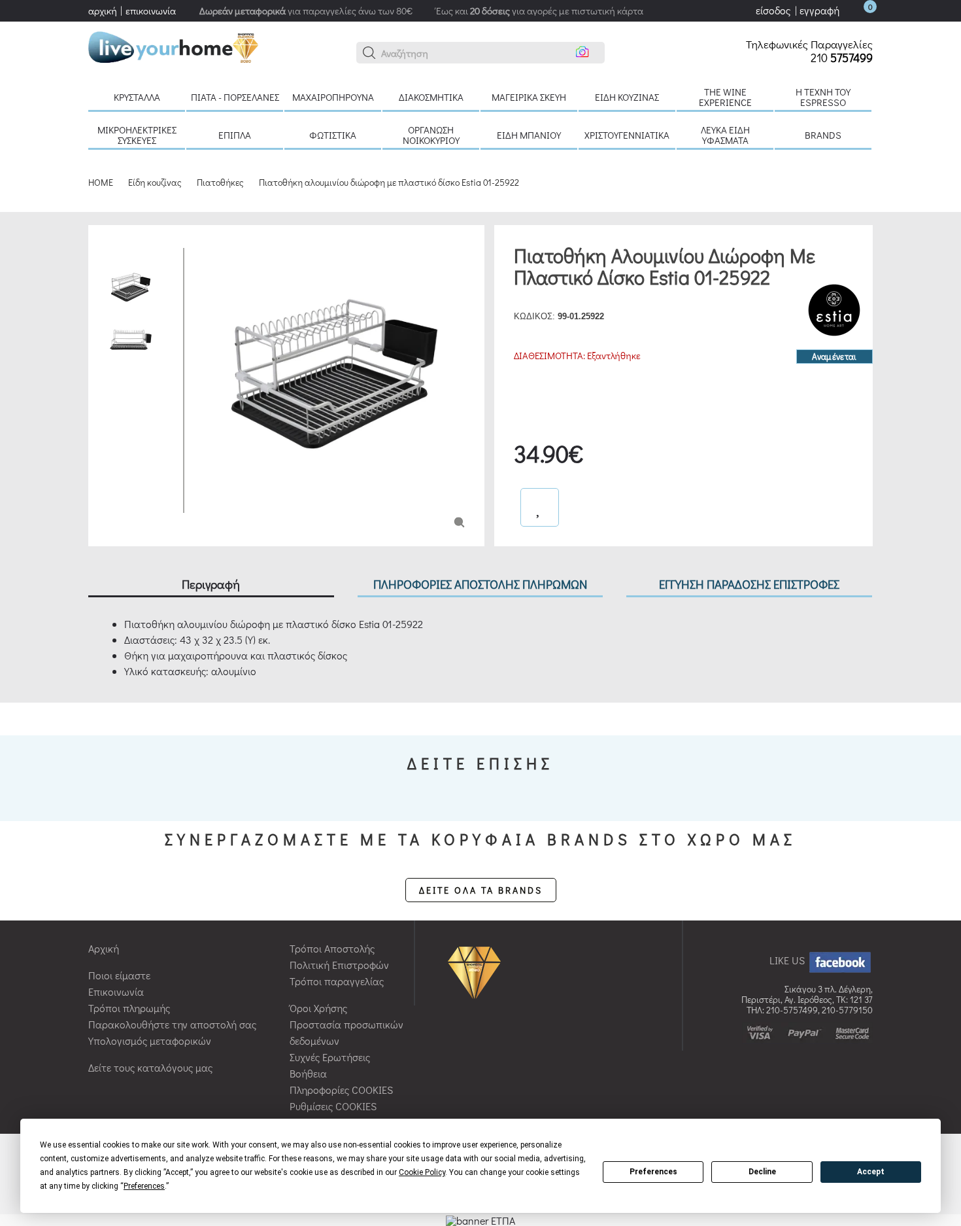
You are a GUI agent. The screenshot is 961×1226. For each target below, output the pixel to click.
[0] (857, 10)
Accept (871, 1171)
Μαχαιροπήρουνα (333, 96)
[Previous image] (204, 254)
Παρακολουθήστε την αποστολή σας (172, 1024)
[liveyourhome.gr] (173, 45)
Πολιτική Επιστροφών (339, 965)
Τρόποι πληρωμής (129, 1008)
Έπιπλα (234, 134)
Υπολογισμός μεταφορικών (149, 1040)
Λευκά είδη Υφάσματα (725, 135)
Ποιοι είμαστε (119, 975)
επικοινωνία (151, 10)
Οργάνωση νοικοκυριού (431, 135)
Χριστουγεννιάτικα (626, 134)
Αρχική (103, 948)
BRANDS (823, 134)
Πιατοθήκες (220, 182)
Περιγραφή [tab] (211, 584)
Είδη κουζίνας (627, 96)
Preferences (653, 1171)
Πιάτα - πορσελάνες (235, 96)
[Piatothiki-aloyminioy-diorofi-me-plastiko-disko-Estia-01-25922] (459, 521)
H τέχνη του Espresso (823, 97)
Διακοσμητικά (431, 96)
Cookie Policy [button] (422, 1172)
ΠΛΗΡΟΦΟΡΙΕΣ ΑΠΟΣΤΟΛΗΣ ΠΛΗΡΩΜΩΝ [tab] (480, 584)
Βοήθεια (308, 1073)
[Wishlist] (539, 507)
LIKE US (788, 960)
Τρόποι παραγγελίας (337, 981)
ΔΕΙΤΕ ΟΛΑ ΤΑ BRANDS (481, 890)
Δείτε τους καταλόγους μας (150, 1067)
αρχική (102, 10)
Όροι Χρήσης (318, 1008)
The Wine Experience (725, 97)
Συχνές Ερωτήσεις (330, 1057)
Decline (762, 1171)
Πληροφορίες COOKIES (341, 1089)
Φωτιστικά (332, 134)
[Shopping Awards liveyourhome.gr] (477, 971)
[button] (369, 53)
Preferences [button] (144, 1186)
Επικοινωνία (116, 991)
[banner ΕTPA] (480, 1219)
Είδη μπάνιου (529, 134)
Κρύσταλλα (137, 96)
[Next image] (204, 503)
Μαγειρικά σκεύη (529, 96)
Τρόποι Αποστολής (332, 948)
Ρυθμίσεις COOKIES (333, 1106)
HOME (100, 182)
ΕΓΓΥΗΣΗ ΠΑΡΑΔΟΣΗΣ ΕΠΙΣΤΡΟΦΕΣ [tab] (749, 584)
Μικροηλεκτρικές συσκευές (137, 135)
